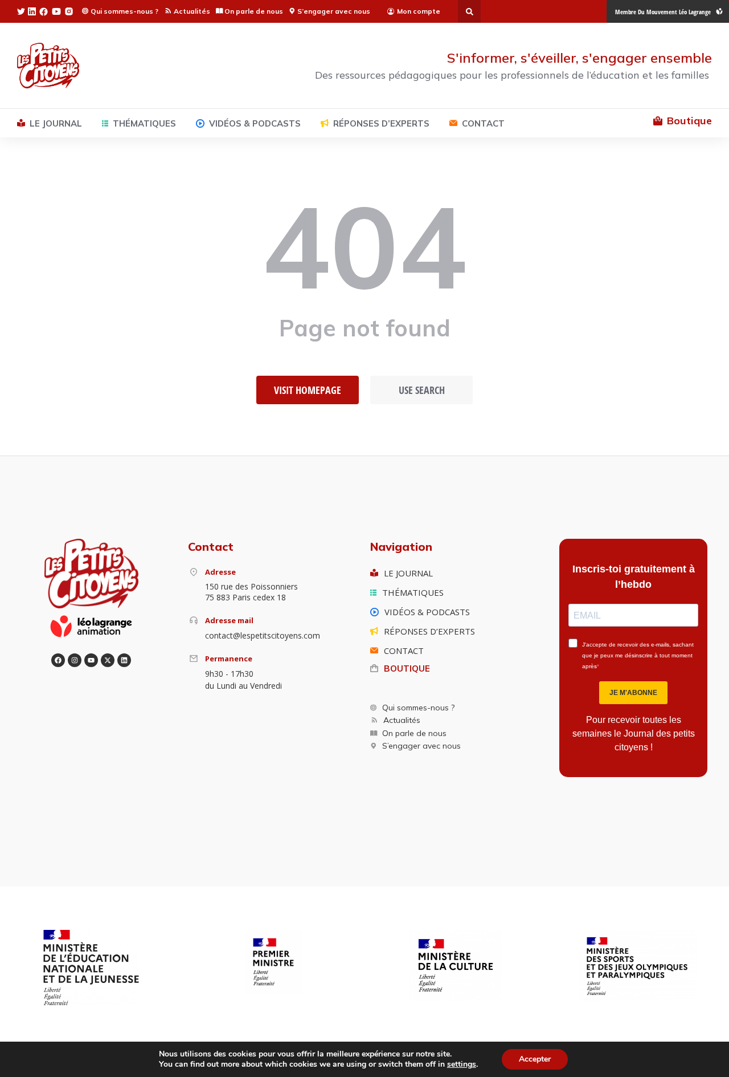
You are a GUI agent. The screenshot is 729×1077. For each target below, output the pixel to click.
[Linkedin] (124, 660)
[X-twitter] (107, 660)
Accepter (535, 1059)
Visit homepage (307, 390)
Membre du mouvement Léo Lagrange (663, 11)
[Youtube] (91, 660)
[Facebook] (58, 660)
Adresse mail (229, 620)
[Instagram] (74, 660)
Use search (422, 390)
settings (461, 1064)
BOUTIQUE (407, 668)
